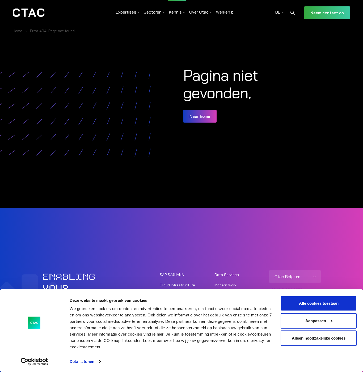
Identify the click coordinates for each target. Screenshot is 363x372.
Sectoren (153, 12)
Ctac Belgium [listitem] (287, 276)
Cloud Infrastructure (177, 285)
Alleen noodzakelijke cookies (318, 338)
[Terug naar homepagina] (29, 13)
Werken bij (225, 12)
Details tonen (82, 361)
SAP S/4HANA (172, 274)
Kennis (175, 12)
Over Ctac (199, 12)
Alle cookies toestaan (319, 303)
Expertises (126, 12)
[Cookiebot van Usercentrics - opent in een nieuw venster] (34, 362)
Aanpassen (315, 320)
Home (17, 30)
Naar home (199, 116)
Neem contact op (327, 12)
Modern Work (225, 285)
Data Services (226, 274)
